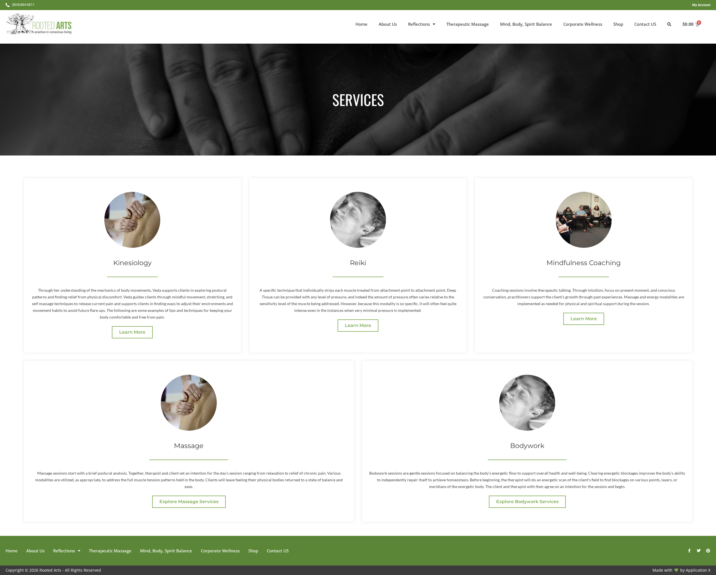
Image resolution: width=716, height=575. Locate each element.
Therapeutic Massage (467, 24)
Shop (618, 24)
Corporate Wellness (582, 24)
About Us (388, 24)
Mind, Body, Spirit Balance (526, 24)
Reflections (419, 24)
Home (361, 24)
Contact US (645, 24)
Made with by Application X (681, 570)
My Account (701, 5)
